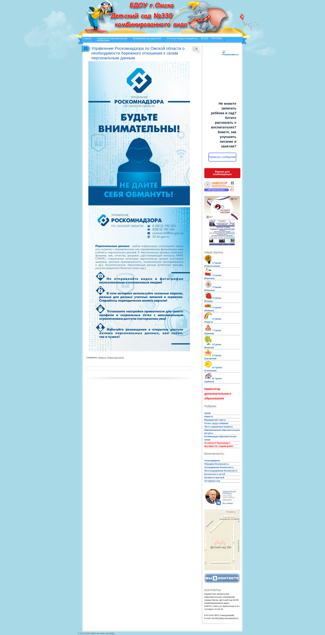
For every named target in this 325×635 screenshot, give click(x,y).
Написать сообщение (222, 157)
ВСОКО (204, 38)
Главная (87, 38)
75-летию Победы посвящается (182, 38)
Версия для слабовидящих (222, 173)
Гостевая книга (90, 46)
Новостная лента (115, 357)
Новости (102, 357)
